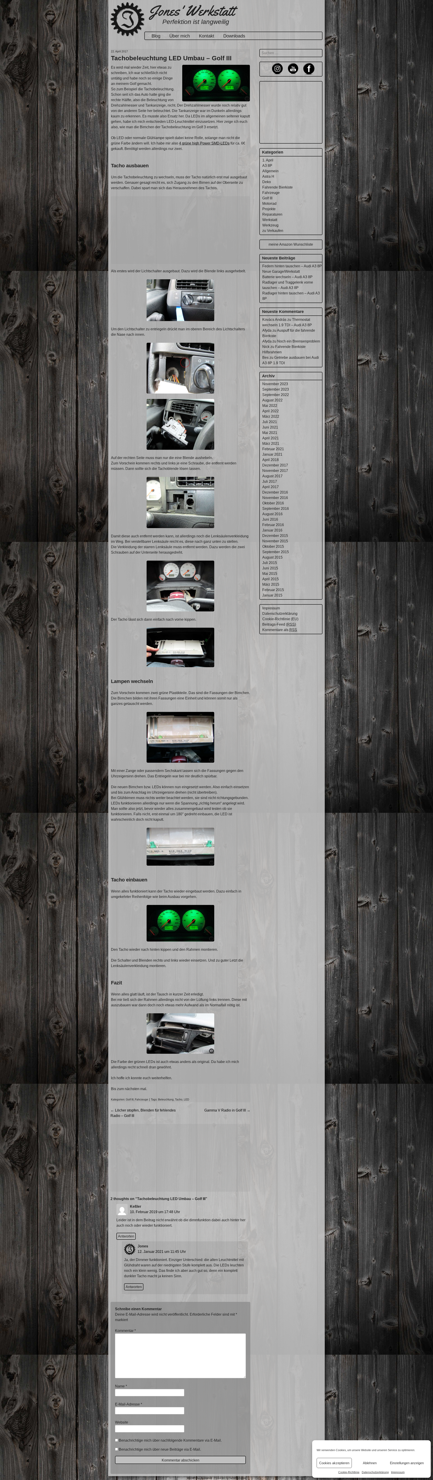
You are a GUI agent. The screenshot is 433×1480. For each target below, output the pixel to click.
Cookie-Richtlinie (348, 1472)
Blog (156, 35)
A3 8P (267, 166)
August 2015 (272, 557)
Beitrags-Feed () (279, 624)
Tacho (178, 1099)
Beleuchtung (166, 1099)
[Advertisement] (180, 230)
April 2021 (270, 438)
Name (121, 1386)
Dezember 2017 (275, 465)
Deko (266, 182)
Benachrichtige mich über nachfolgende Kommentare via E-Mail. (170, 1440)
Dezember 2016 (275, 492)
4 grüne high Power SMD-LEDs (204, 143)
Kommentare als (279, 630)
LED (186, 1099)
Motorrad (269, 203)
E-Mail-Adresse (128, 1404)
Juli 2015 (269, 563)
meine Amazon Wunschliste (291, 244)
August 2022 (272, 400)
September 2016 (275, 508)
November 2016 (275, 498)
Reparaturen (272, 214)
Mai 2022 (269, 406)
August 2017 (272, 476)
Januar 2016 (272, 530)
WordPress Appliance (199, 1478)
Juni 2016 (270, 519)
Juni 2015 (270, 568)
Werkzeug (270, 225)
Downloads (234, 35)
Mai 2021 (269, 433)
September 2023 (275, 389)
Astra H (268, 176)
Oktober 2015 (273, 546)
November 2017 (275, 471)
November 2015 (275, 541)
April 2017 (270, 487)
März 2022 (270, 416)
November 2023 (275, 384)
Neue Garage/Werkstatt (281, 271)
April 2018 (270, 460)
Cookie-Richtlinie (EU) (280, 619)
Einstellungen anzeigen (407, 1463)
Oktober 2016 (273, 503)
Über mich (179, 35)
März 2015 (270, 584)
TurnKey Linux (237, 1478)
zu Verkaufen (272, 231)
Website (121, 1422)
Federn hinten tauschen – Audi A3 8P (292, 266)
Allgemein (270, 171)
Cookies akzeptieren (334, 1463)
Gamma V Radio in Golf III (227, 1110)
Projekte (269, 209)
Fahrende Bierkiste (277, 187)
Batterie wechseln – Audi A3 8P (287, 277)
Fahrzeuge (141, 1099)
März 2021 (270, 443)
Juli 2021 (269, 422)
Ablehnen (370, 1463)
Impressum (398, 1472)
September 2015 (275, 552)
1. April (267, 160)
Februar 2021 (273, 449)
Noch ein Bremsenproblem (298, 341)
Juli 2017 (269, 481)
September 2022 (275, 395)
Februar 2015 (273, 590)
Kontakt (206, 35)
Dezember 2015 (275, 536)
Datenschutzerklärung (375, 1472)
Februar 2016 (273, 525)
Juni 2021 (270, 427)
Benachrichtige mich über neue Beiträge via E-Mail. (160, 1449)
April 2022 (270, 411)
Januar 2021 (272, 454)
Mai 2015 (269, 574)
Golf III (130, 1099)
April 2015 (270, 579)
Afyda (267, 330)
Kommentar (125, 1331)
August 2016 (272, 514)
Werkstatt (269, 220)
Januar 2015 (272, 595)
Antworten (126, 1236)
